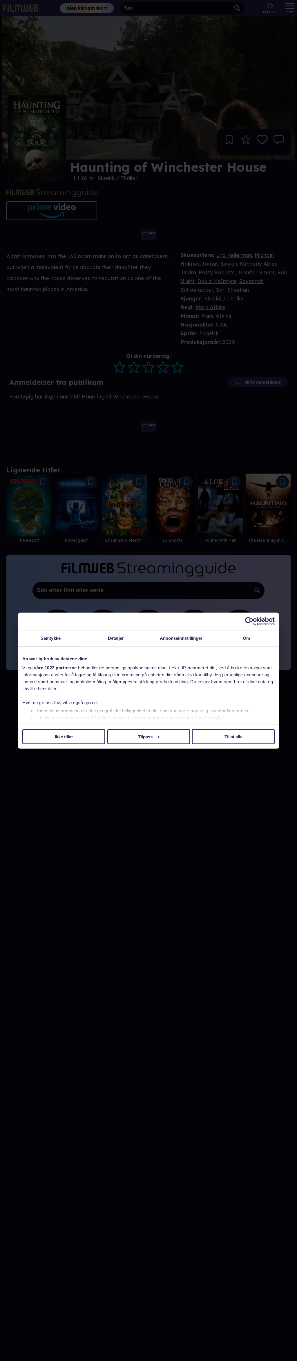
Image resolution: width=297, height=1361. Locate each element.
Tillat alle (233, 736)
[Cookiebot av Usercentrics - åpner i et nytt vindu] (249, 621)
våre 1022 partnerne (55, 667)
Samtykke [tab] (51, 637)
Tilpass (145, 736)
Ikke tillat (64, 736)
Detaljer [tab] (116, 637)
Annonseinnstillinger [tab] (181, 637)
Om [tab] (246, 637)
